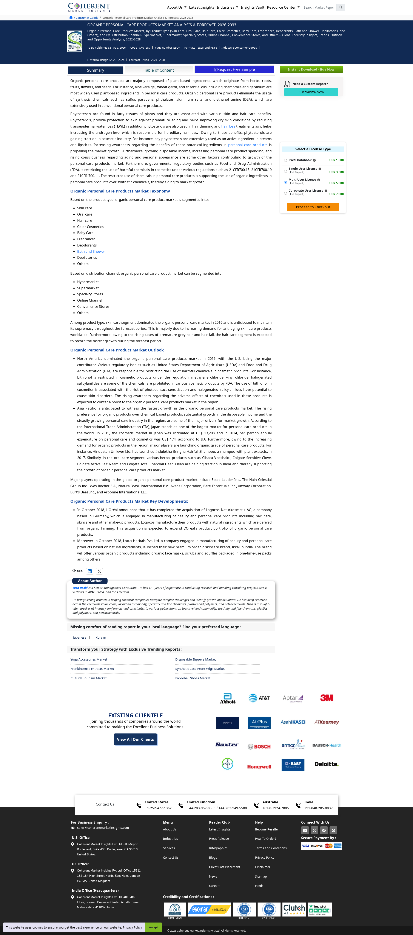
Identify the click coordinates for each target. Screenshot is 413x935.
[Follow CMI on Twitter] (314, 830)
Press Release (219, 838)
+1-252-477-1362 (158, 808)
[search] (340, 7)
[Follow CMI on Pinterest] (333, 830)
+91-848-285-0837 (318, 808)
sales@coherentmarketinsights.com (102, 828)
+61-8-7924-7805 (275, 808)
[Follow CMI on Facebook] (324, 830)
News (213, 876)
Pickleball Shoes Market (192, 678)
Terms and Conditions (271, 848)
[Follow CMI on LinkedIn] (305, 830)
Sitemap (261, 876)
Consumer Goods (245, 47)
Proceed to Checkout (313, 207)
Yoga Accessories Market (89, 659)
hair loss (228, 126)
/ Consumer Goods (86, 18)
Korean (101, 637)
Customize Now (311, 92)
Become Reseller (267, 829)
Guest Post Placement (224, 867)
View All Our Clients (135, 739)
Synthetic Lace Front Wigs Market (200, 668)
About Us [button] (175, 7)
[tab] (95, 70)
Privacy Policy (132, 927)
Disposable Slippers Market (195, 659)
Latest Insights (201, 7)
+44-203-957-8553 (201, 808)
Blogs (213, 857)
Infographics (218, 848)
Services (169, 848)
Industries (170, 838)
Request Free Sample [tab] (236, 69)
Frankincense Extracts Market (92, 668)
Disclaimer (262, 867)
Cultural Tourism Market (88, 678)
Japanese (79, 637)
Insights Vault (252, 7)
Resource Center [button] (282, 7)
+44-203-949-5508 (233, 808)
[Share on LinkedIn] (89, 571)
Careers (214, 886)
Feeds (259, 886)
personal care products (248, 144)
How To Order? (265, 838)
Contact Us (171, 857)
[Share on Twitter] (99, 571)
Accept (153, 927)
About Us (169, 829)
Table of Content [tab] (159, 70)
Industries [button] (226, 7)
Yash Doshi (80, 588)
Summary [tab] (95, 70)
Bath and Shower (91, 251)
